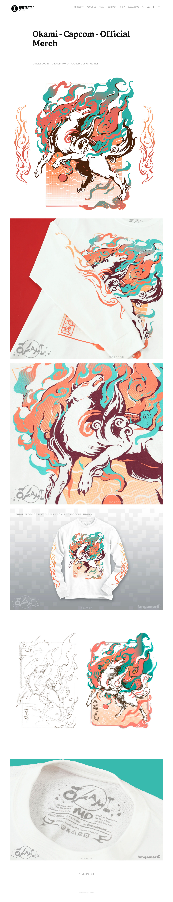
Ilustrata (91, 892)
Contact (112, 7)
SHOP (122, 7)
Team (101, 7)
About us (91, 7)
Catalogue (133, 7)
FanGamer (92, 63)
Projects (79, 7)
